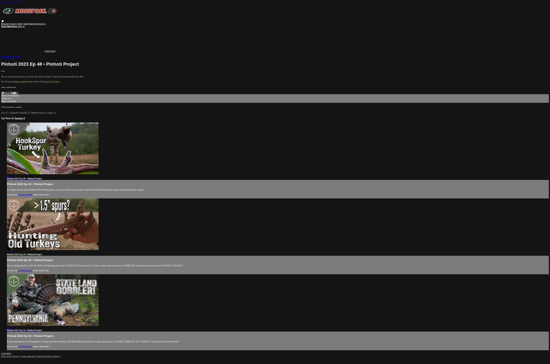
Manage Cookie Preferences (41, 356)
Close (47, 51)
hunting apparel (19, 81)
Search (13, 24)
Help (3, 356)
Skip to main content (10, 2)
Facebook (6, 93)
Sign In (21, 26)
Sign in (42, 24)
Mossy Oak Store (51, 81)
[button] (3, 21)
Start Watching (31, 24)
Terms (9, 356)
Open (52, 51)
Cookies (24, 356)
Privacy (16, 356)
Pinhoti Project (10, 56)
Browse (5, 24)
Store (20, 24)
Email (15, 93)
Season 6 (20, 118)
